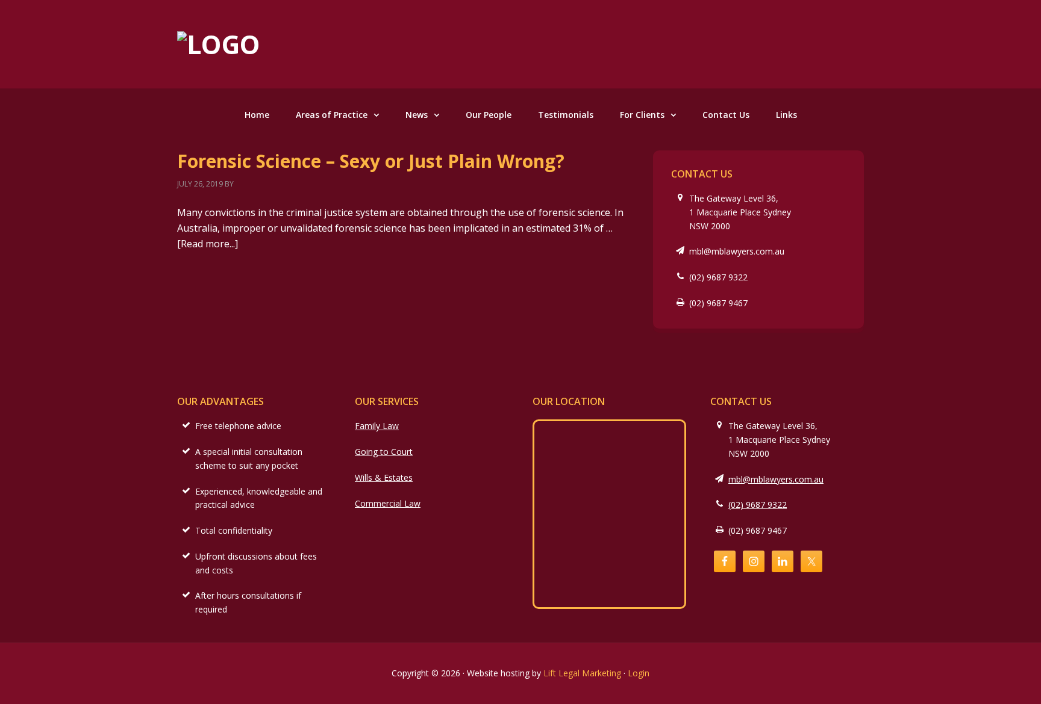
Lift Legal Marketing (582, 673)
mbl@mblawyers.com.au (736, 251)
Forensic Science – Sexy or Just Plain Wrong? (370, 161)
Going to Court (384, 451)
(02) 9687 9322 (718, 277)
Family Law (377, 425)
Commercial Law (387, 503)
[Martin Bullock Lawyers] (218, 44)
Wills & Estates (384, 477)
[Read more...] (207, 243)
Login (638, 673)
